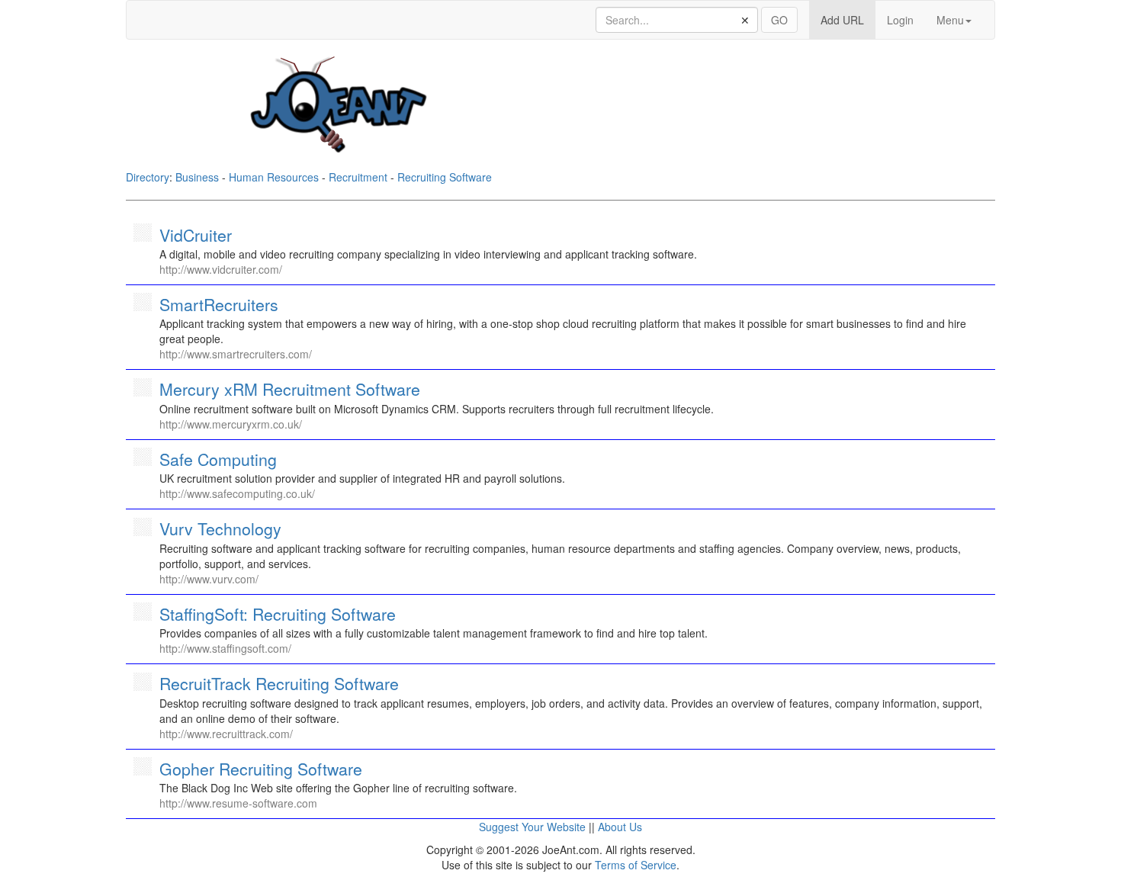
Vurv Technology (220, 528)
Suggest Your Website (532, 826)
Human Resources (274, 177)
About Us (620, 826)
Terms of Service (635, 864)
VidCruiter (195, 234)
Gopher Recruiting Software (260, 768)
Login (900, 19)
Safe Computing (218, 459)
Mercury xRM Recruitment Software (289, 388)
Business (197, 177)
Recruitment (358, 177)
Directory (147, 177)
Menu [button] (950, 19)
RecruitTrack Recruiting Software (279, 683)
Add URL (848, 19)
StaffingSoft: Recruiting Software (277, 613)
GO (779, 19)
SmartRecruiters (218, 304)
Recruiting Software (444, 177)
